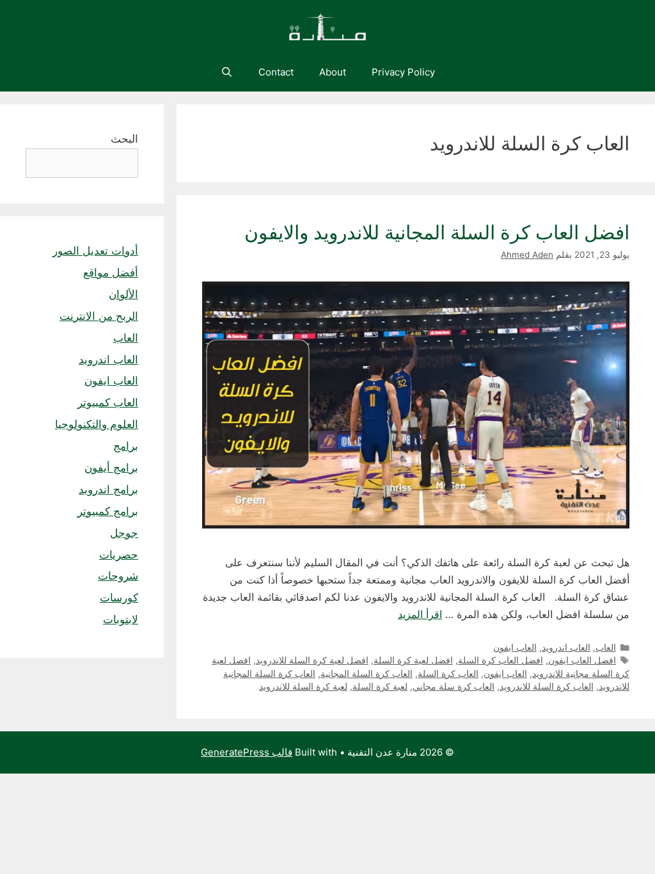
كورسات (119, 597)
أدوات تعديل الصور (95, 250)
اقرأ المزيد (420, 614)
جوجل (124, 533)
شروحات (118, 575)
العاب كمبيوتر (107, 402)
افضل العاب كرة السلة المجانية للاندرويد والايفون (436, 232)
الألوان (123, 294)
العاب (606, 647)
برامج (125, 446)
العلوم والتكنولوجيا (96, 424)
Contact (276, 72)
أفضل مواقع (110, 272)
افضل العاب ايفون (582, 660)
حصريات (118, 554)
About (332, 72)
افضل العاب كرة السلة (500, 660)
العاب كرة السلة (448, 674)
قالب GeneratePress (246, 752)
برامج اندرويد (108, 489)
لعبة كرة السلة (379, 686)
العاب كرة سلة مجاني (453, 686)
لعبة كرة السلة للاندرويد (303, 686)
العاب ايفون (515, 647)
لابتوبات (120, 619)
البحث (124, 138)
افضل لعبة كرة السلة (413, 660)
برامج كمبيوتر (107, 511)
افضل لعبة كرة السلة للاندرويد (312, 660)
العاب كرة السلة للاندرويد (547, 686)
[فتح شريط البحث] (226, 72)
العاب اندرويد (566, 647)
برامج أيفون (111, 467)
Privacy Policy (403, 72)
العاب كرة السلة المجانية (366, 674)
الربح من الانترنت (98, 316)
